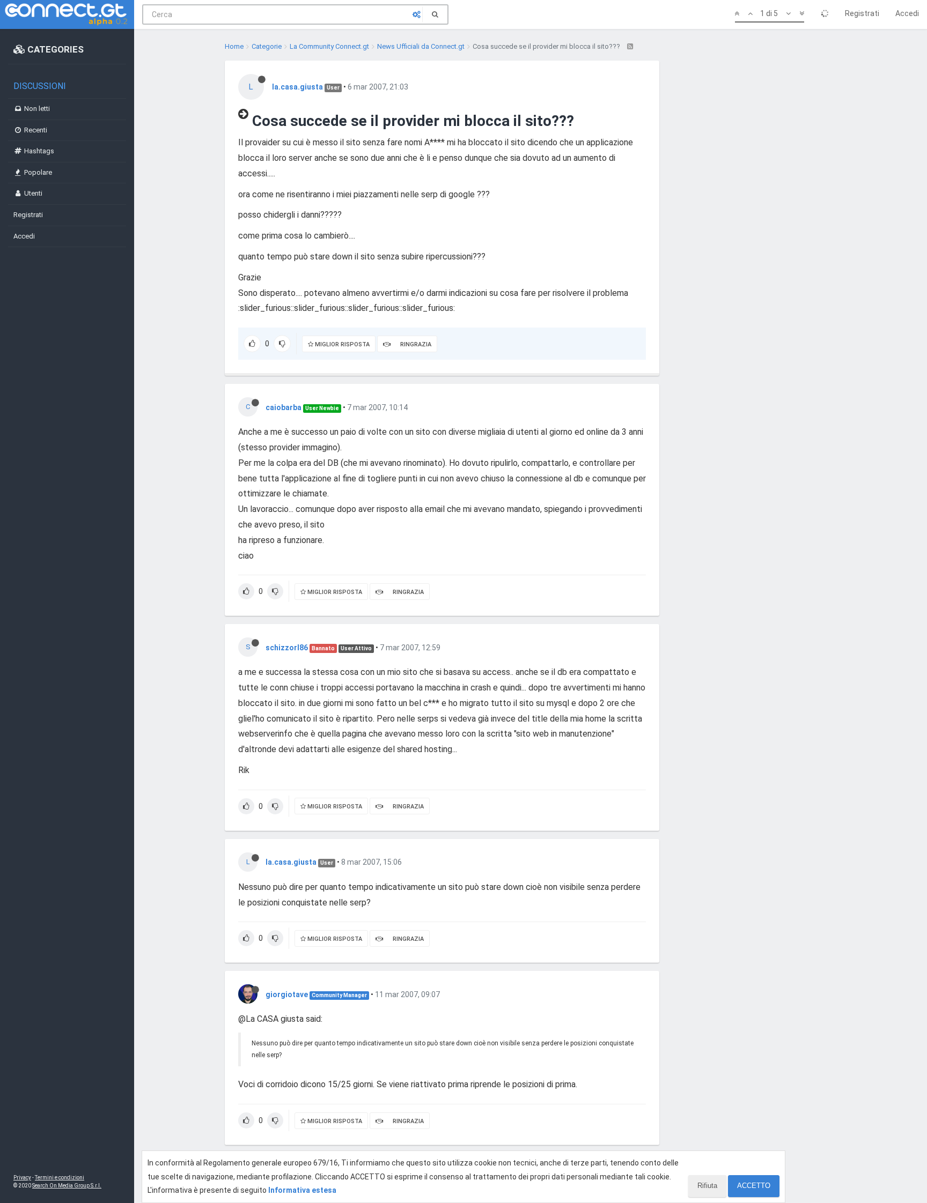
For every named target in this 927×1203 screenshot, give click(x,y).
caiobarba (283, 407)
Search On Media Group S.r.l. (66, 1186)
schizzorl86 (287, 647)
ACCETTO (753, 1186)
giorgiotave (287, 994)
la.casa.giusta (297, 87)
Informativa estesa (302, 1190)
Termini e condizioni (59, 1177)
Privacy (22, 1177)
